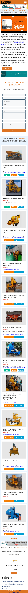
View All (14, 538)
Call (7, 175)
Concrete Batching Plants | (8, 581)
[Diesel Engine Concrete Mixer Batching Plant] (14, 253)
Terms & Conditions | (9, 584)
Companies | (20, 581)
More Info (7, 68)
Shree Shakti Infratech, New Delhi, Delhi (11, 269)
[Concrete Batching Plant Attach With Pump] (14, 219)
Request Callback (14, 175)
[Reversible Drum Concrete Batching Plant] (14, 154)
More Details (21, 175)
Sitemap (21, 584)
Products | (16, 581)
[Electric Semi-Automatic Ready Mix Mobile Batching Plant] (14, 285)
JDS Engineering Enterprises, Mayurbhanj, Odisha (12, 334)
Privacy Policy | (16, 584)
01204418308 (7, 586)
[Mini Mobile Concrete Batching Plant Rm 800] (14, 350)
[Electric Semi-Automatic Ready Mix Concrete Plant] (14, 513)
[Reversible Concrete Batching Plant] (14, 188)
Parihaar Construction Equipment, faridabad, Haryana (13, 237)
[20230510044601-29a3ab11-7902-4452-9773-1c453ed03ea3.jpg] (14, 6)
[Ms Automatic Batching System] (14, 317)
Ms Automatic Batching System (12, 327)
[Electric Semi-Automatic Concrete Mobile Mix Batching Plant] (14, 482)
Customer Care (17, 583)
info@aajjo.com (7, 588)
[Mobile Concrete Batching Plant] (14, 450)
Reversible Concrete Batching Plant (13, 198)
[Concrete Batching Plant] (6, 3)
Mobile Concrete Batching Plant (12, 461)
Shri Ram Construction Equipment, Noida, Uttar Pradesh (14, 172)
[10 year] (14, 76)
